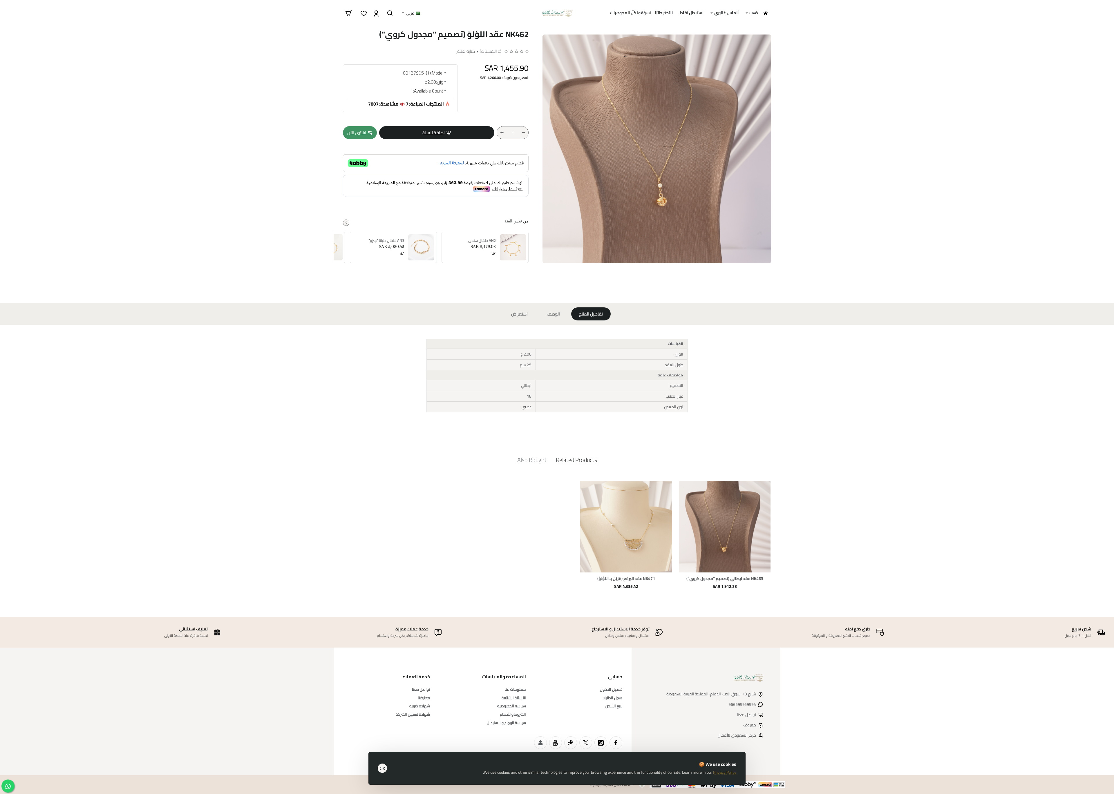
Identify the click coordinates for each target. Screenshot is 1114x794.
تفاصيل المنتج (591, 314)
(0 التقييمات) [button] (490, 51)
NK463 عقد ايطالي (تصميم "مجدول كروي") (724, 578)
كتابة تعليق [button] (465, 51)
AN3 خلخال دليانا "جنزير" (386, 240)
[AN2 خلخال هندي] (513, 247)
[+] (502, 132)
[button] (436, 132)
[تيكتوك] (570, 742)
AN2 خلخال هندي (482, 240)
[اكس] (585, 742)
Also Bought (532, 460)
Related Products (576, 460)
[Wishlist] (363, 13)
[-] (523, 132)
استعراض (519, 314)
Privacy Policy (724, 772)
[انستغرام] (600, 742)
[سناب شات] (540, 742)
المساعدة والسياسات (504, 677)
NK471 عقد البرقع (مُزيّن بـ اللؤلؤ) (626, 578)
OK (382, 768)
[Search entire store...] (390, 13)
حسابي (615, 677)
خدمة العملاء (416, 677)
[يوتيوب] (555, 742)
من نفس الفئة (516, 221)
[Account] (375, 13)
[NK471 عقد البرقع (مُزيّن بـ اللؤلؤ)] (626, 526)
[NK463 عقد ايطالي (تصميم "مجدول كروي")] (725, 526)
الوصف (553, 314)
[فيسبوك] (616, 742)
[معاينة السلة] (349, 13)
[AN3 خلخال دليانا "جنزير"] (421, 247)
